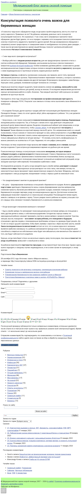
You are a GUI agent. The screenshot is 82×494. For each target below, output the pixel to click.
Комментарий (6, 313)
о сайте (50, 481)
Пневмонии (26, 468)
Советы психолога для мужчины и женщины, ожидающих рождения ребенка (36, 270)
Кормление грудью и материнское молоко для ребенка (27, 272)
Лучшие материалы (15, 373)
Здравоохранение (14, 357)
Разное (10, 393)
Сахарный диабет (14, 396)
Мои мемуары (13, 378)
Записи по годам (9, 421)
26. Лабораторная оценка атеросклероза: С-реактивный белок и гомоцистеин (38, 433)
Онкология (11, 385)
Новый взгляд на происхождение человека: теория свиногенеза (45, 454)
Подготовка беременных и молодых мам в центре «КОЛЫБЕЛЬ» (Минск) (35, 277)
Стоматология (12, 398)
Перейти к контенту (9, 2)
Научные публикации (23, 470)
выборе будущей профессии (21, 66)
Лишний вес (12, 370)
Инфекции (11, 363)
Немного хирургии (14, 383)
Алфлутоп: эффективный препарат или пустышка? (40, 457)
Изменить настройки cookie (12, 484)
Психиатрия (12, 391)
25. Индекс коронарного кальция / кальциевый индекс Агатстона (33, 438)
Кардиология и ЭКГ (15, 365)
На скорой (11, 380)
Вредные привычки (15, 355)
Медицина (11, 375)
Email (3, 293)
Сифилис (10, 470)
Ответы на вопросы (15, 388)
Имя (3, 288)
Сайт (2, 297)
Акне (9, 473)
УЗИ (13, 473)
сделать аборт (40, 128)
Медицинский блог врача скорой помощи (42, 5)
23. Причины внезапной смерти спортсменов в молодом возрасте (33, 446)
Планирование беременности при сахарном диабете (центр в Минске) (33, 275)
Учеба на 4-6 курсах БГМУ (39, 459)
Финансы (11, 401)
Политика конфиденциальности (67, 481)
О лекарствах (21, 473)
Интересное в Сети (14, 360)
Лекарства (11, 368)
